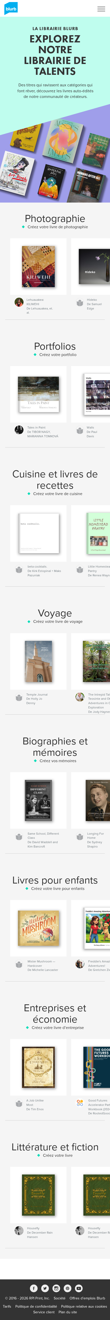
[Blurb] (10, 10)
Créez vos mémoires (58, 760)
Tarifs (7, 1306)
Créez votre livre (58, 1155)
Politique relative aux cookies (84, 1306)
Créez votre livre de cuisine (57, 493)
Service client (43, 1312)
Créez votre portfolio (57, 354)
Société (59, 1298)
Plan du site (68, 1312)
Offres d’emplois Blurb (87, 1298)
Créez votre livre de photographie (58, 227)
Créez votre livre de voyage (58, 621)
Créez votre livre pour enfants (57, 888)
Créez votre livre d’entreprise (58, 1027)
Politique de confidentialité (36, 1306)
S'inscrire (80, 9)
